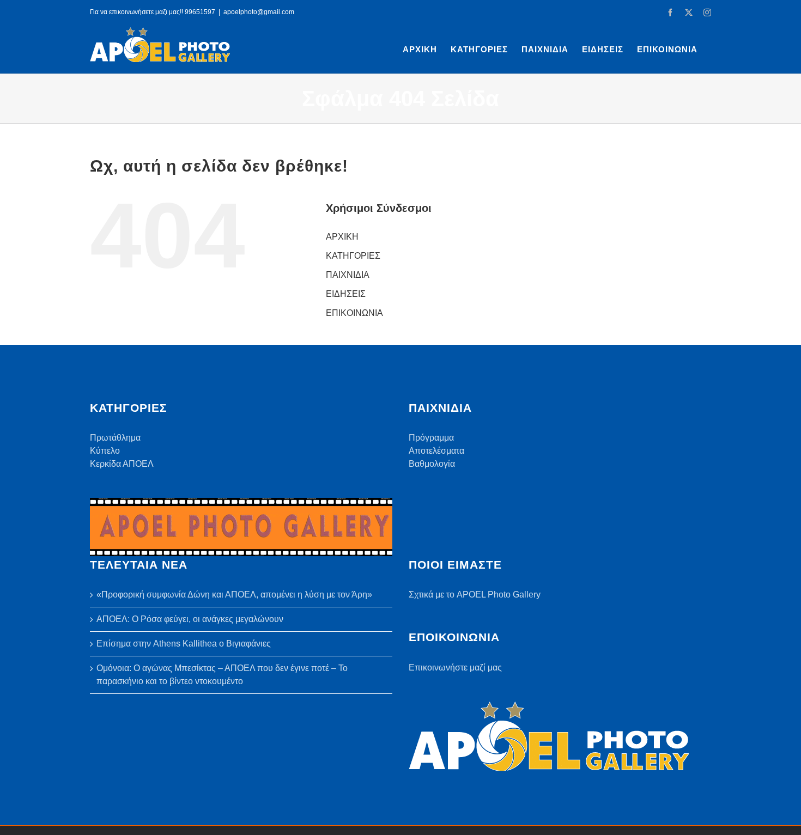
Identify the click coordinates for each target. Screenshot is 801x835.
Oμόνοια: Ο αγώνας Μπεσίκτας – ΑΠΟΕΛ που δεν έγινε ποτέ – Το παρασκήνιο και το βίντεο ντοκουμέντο (222, 674)
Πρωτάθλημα (115, 437)
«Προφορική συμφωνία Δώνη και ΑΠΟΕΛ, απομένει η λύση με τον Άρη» (234, 594)
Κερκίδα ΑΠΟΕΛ (122, 463)
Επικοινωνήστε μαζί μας (455, 667)
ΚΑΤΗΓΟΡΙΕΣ (353, 255)
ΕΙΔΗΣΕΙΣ (346, 293)
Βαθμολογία (432, 463)
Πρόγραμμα (431, 437)
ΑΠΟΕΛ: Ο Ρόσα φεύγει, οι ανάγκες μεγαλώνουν (189, 619)
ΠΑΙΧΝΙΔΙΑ (347, 274)
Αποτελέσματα (436, 450)
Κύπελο (105, 450)
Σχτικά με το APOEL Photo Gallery (475, 594)
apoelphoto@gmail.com (258, 12)
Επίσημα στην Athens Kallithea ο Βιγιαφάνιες (183, 643)
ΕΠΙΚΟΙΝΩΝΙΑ (354, 313)
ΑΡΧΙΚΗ (342, 236)
